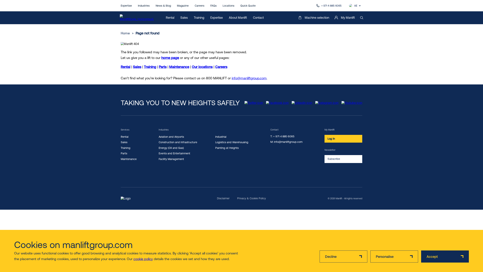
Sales (184, 17)
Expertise (126, 5)
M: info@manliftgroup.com (286, 141)
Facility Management (171, 159)
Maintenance (179, 67)
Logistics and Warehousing (231, 142)
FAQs (213, 5)
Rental (170, 17)
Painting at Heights (227, 147)
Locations (228, 5)
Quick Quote (248, 5)
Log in (331, 138)
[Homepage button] (137, 17)
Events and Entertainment (174, 153)
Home (125, 33)
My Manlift (348, 17)
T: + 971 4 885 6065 (282, 136)
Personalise (385, 257)
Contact (258, 17)
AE (355, 5)
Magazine (183, 5)
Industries (144, 5)
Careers (199, 5)
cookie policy (143, 259)
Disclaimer (223, 198)
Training (199, 17)
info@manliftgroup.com (249, 78)
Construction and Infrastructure (178, 142)
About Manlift (238, 17)
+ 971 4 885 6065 (331, 5)
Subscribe (334, 158)
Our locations (202, 67)
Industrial (220, 136)
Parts (163, 67)
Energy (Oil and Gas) (171, 147)
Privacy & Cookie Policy (251, 198)
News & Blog (163, 5)
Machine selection (317, 17)
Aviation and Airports (171, 136)
